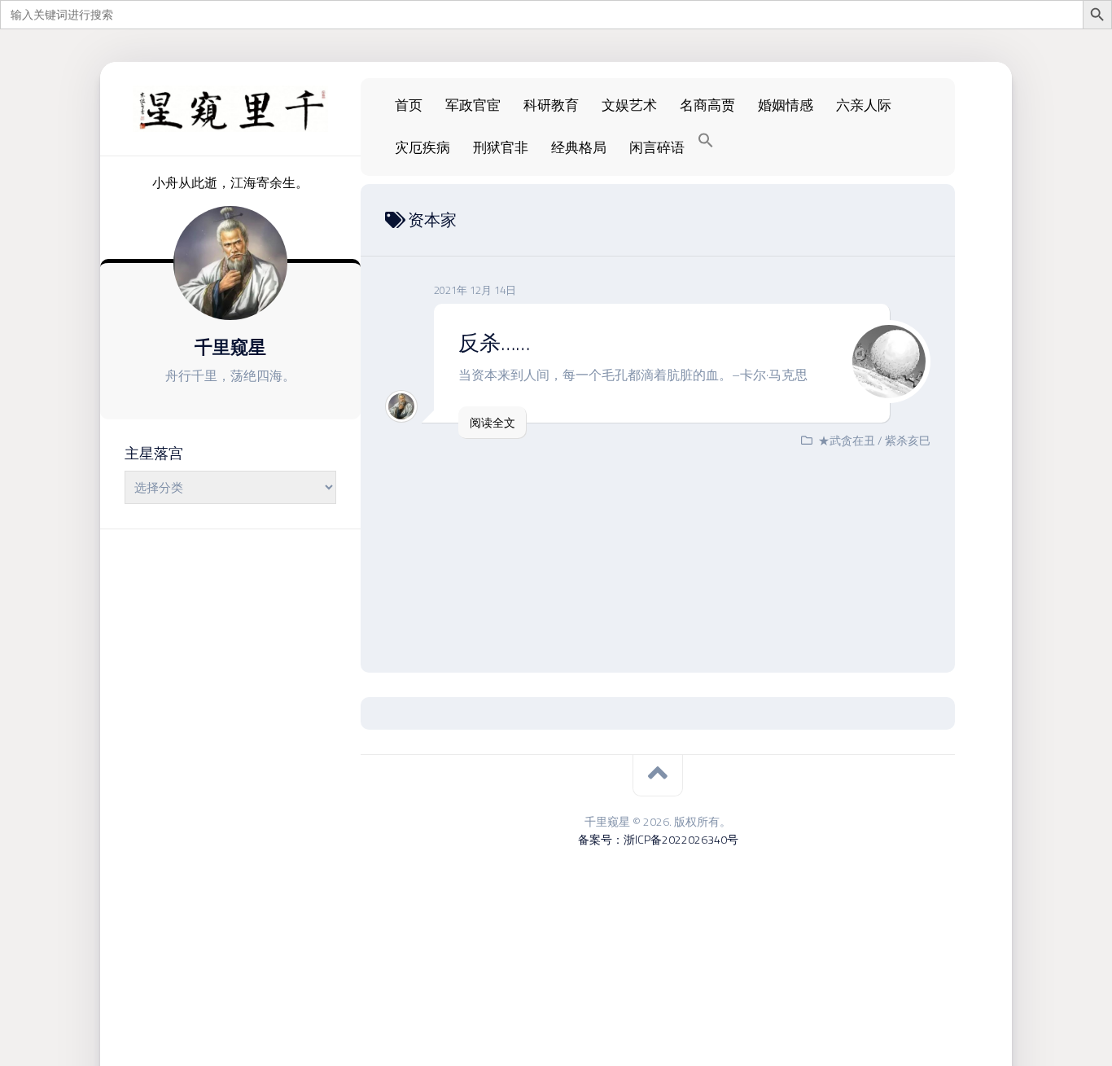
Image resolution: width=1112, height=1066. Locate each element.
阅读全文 (492, 422)
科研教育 (551, 105)
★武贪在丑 (846, 440)
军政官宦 (473, 105)
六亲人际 (863, 105)
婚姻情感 (785, 105)
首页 (408, 105)
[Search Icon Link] (706, 141)
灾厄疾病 (422, 147)
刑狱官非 (500, 147)
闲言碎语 (657, 147)
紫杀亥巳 (907, 440)
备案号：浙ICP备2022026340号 (658, 839)
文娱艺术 (629, 105)
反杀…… (494, 342)
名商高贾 (707, 105)
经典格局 (578, 147)
